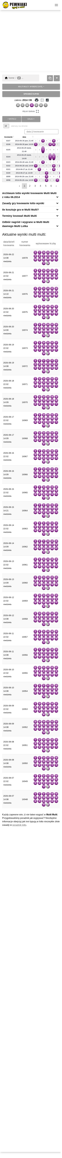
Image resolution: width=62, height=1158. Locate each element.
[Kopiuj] (50, 78)
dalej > (31, 119)
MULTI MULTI (30, 87)
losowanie (8, 137)
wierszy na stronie (19, 126)
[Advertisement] (31, 41)
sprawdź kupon (31, 94)
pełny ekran (31, 111)
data (24, 137)
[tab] (31, 195)
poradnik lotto (19, 825)
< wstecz (11, 119)
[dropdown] (57, 78)
